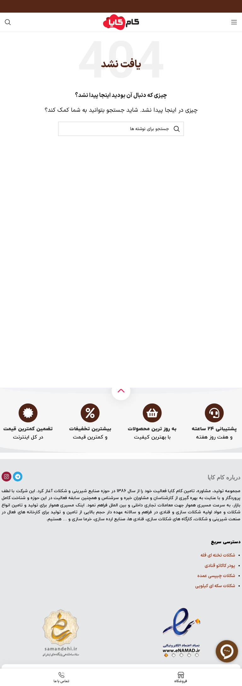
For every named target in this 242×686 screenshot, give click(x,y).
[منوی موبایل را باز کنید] (234, 22)
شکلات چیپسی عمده (216, 576)
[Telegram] (18, 476)
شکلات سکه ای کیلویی (215, 586)
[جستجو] (8, 22)
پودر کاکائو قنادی (220, 566)
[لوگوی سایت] (121, 22)
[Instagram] (6, 476)
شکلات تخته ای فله (217, 555)
